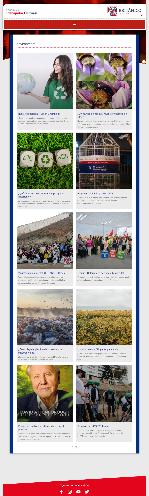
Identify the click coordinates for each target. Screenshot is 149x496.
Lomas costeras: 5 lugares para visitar (98, 349)
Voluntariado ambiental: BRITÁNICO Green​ (41, 273)
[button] (74, 23)
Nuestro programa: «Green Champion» (39, 113)
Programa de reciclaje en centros (95, 193)
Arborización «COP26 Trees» (93, 426)
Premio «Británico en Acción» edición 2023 (101, 273)
